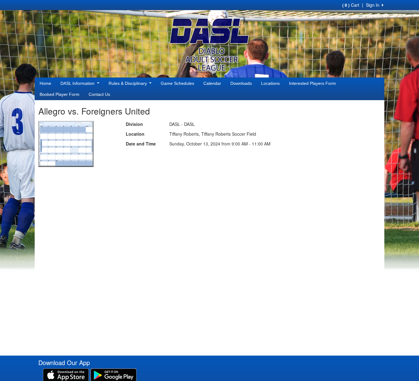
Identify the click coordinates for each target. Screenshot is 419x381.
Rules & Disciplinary (128, 83)
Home (45, 83)
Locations (270, 83)
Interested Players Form (312, 83)
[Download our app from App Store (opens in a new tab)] (66, 375)
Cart (350, 5)
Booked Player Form (59, 94)
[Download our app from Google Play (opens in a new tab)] (113, 375)
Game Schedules (177, 83)
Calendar (212, 83)
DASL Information (78, 83)
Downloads (241, 83)
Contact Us (99, 94)
